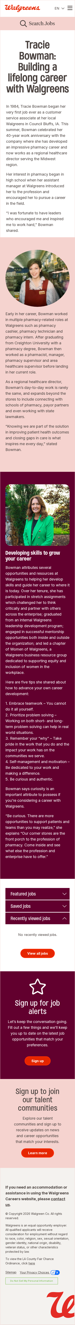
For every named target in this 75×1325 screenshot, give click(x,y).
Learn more (37, 1153)
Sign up (37, 1061)
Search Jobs (42, 23)
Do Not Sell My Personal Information (31, 1280)
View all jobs (37, 953)
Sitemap (10, 1272)
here (32, 1263)
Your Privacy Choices (35, 1272)
